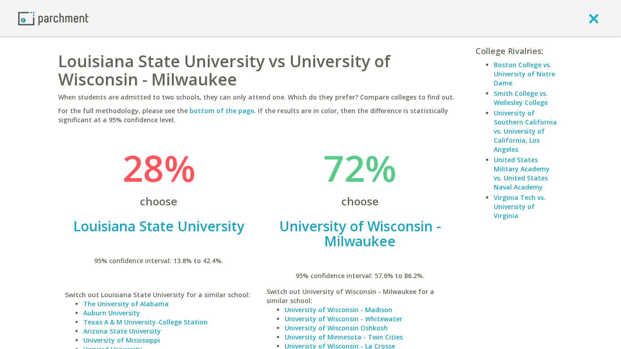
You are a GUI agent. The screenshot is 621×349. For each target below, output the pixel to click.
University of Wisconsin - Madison (338, 309)
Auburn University (111, 313)
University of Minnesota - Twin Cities (344, 337)
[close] (594, 18)
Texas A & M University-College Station (145, 322)
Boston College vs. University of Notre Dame (524, 73)
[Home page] (54, 18)
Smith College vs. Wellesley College (521, 98)
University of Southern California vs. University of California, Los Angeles (525, 131)
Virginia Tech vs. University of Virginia (520, 206)
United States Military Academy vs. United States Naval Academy (522, 173)
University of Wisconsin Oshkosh (336, 328)
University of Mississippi (121, 340)
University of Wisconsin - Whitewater (343, 318)
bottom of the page (222, 110)
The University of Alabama (126, 303)
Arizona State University (122, 331)
